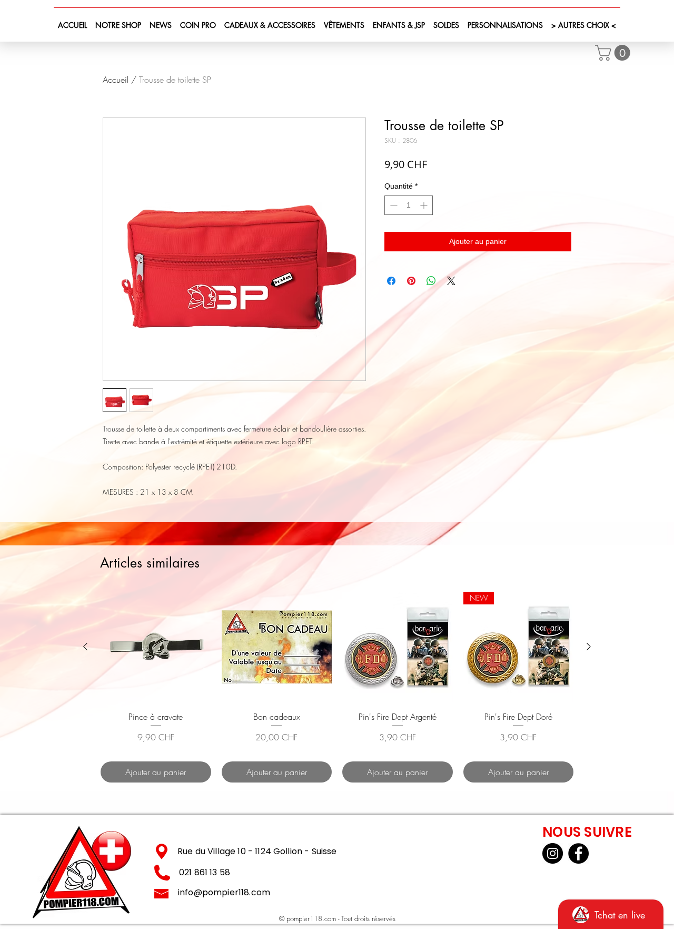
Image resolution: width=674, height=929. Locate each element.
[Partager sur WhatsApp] (431, 281)
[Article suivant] (588, 646)
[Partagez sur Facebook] (391, 281)
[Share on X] (451, 281)
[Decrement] (392, 205)
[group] (337, 687)
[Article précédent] (85, 646)
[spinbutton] (408, 205)
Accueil (115, 79)
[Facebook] (578, 853)
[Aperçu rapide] (156, 647)
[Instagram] (552, 853)
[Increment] (424, 205)
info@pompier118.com (224, 892)
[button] (614, 53)
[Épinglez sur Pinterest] (411, 281)
